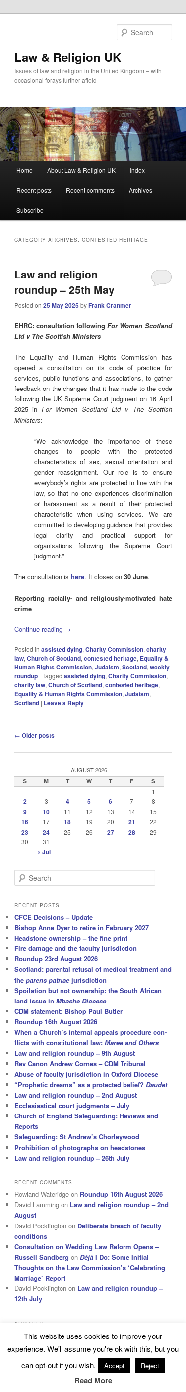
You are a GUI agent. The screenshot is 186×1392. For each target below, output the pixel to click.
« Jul (44, 851)
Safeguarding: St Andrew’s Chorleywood (76, 1136)
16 (24, 821)
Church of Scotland (54, 658)
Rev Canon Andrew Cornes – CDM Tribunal (80, 1063)
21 (131, 821)
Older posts (34, 735)
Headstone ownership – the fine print (70, 938)
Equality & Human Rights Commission (91, 662)
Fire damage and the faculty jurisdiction (75, 948)
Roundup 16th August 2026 (55, 1021)
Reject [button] (150, 1365)
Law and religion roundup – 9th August (74, 1053)
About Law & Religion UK (81, 170)
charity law (29, 684)
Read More (93, 1380)
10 (46, 811)
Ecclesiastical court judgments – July (71, 1105)
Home (24, 170)
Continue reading (42, 629)
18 (67, 821)
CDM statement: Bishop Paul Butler (68, 1011)
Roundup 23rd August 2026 (56, 958)
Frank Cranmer (109, 305)
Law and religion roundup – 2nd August (75, 1095)
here (77, 576)
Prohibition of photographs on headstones (79, 1147)
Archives (140, 190)
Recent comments (90, 190)
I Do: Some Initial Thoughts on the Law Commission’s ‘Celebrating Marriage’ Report (89, 1267)
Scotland (134, 667)
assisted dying (61, 649)
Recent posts (34, 190)
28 (131, 832)
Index (137, 170)
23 (24, 832)
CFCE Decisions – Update (53, 917)
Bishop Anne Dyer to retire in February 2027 (81, 927)
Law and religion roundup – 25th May (64, 282)
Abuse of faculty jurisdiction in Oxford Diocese (86, 1074)
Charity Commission (114, 649)
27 (110, 832)
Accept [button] (114, 1365)
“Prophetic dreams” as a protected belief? (90, 1084)
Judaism (107, 667)
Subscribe (30, 210)
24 (46, 832)
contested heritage (110, 658)
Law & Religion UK (67, 57)
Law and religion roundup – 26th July (71, 1158)
